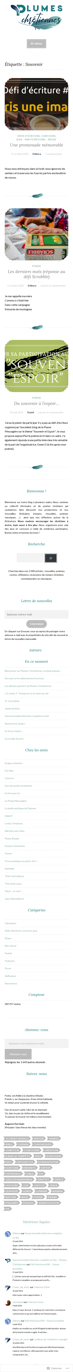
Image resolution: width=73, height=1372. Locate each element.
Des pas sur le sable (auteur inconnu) (24, 678)
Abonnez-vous (18, 1054)
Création (51, 1150)
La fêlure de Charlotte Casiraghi (50, 1339)
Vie (8, 1208)
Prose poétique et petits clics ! (21, 861)
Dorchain (54, 1156)
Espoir (45, 1167)
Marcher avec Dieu (14, 830)
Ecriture (12, 1167)
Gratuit (43, 1179)
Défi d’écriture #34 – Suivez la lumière (44, 1320)
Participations (35, 139)
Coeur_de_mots (21, 1287)
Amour (39, 1138)
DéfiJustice (25, 1162)
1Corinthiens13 (17, 1138)
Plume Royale (12, 838)
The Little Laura (13, 883)
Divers (8, 938)
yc (11, 853)
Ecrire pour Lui (12, 793)
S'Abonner (36, 624)
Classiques (10, 923)
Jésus (53, 1185)
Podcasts (10, 960)
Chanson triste (42, 1287)
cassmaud (18, 1302)
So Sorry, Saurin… (14, 731)
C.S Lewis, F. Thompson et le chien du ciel (26, 693)
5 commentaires (53, 153)
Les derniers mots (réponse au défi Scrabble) (36, 274)
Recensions (11, 983)
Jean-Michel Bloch (14, 898)
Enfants (30, 1167)
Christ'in (9, 778)
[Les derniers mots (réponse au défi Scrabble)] (36, 234)
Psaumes (12, 1202)
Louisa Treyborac (14, 823)
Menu (38, 43)
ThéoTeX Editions (14, 876)
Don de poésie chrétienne (18, 785)
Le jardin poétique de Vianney (20, 808)
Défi (9, 1162)
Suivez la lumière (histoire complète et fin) (27, 716)
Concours (31, 1150)
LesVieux (12, 1191)
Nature (11, 1197)
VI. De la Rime (12, 701)
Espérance (13, 1173)
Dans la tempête (18, 1156)
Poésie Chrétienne (15, 846)
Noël (25, 1197)
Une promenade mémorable (36, 145)
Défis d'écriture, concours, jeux (21, 930)
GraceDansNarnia (19, 1179)
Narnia (57, 1191)
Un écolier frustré (14, 738)
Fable (30, 1173)
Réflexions (10, 976)
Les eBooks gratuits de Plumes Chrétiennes (28, 685)
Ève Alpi (9, 770)
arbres (54, 1138)
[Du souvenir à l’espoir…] (36, 366)
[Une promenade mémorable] (36, 104)
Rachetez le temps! (15, 723)
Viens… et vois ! (13, 891)
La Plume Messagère (16, 800)
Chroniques (42, 1144)
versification (49, 1202)
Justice (39, 1185)
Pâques (28, 1202)
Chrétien (12, 1150)
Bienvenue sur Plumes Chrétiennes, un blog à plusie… (33, 670)
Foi (41, 1173)
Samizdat (9, 868)
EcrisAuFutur (48, 1162)
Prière (52, 1197)
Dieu (38, 1156)
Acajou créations (14, 763)
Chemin (23, 1144)
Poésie (36, 266)
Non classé (10, 945)
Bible (9, 1144)
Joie (26, 1185)
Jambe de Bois (12, 708)
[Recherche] (50, 558)
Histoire (12, 1185)
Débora (37, 153)
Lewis (27, 1191)
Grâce (58, 1179)
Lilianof (8, 815)
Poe (7, 853)
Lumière (41, 1191)
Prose (52, 139)
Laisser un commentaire (53, 285)
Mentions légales (36, 1221)
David (30, 412)
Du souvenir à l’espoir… (36, 403)
